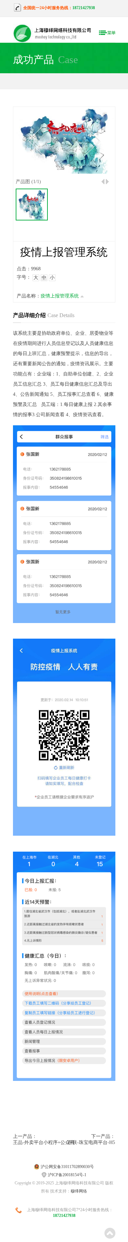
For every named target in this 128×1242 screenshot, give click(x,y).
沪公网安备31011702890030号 (67, 1166)
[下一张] (93, 140)
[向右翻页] (107, 181)
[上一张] (35, 140)
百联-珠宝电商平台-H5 (91, 1142)
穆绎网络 (79, 1191)
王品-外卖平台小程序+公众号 (38, 1142)
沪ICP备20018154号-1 (67, 1174)
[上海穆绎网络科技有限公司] (55, 34)
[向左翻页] (102, 181)
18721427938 (83, 7)
